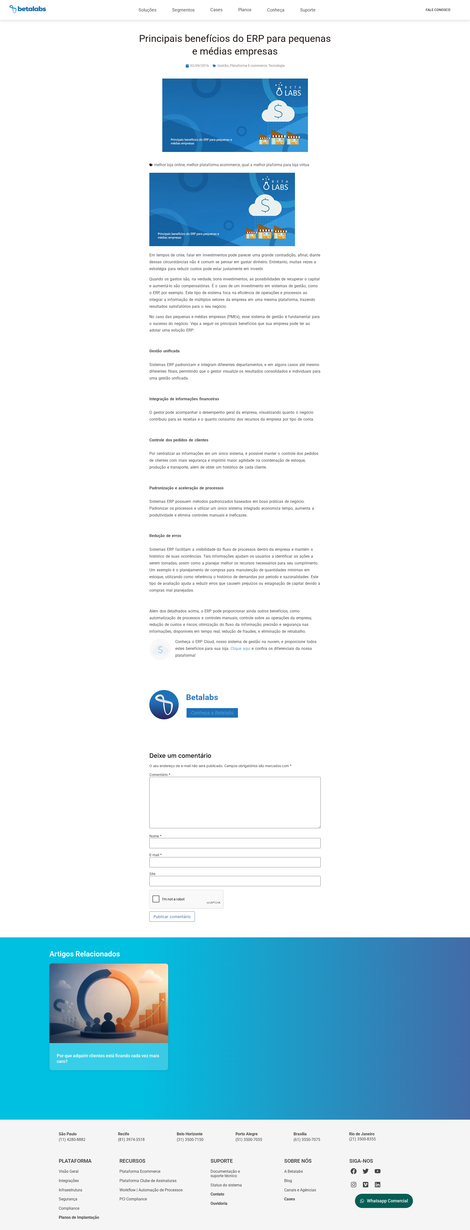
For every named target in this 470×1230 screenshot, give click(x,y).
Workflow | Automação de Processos (151, 1190)
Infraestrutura (70, 1190)
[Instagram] (353, 1184)
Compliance (69, 1208)
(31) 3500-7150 (190, 1139)
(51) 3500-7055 (248, 1139)
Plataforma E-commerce (248, 66)
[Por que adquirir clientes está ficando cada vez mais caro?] (108, 1003)
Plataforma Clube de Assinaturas (147, 1180)
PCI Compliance (133, 1199)
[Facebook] (353, 1171)
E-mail (155, 855)
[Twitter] (365, 1171)
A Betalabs (293, 1171)
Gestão (222, 66)
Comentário (159, 774)
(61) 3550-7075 (307, 1139)
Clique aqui (240, 648)
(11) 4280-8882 (72, 1139)
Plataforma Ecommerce (139, 1171)
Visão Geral (69, 1171)
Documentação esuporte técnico (225, 1173)
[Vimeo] (365, 1184)
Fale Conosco (438, 10)
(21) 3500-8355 (362, 1139)
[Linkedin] (377, 1184)
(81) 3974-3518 (131, 1139)
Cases (216, 9)
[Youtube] (377, 1171)
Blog (288, 1180)
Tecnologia (276, 66)
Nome (155, 836)
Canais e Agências (300, 1190)
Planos (244, 9)
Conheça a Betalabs (212, 713)
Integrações (69, 1180)
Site (152, 873)
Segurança (68, 1199)
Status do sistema (226, 1185)
